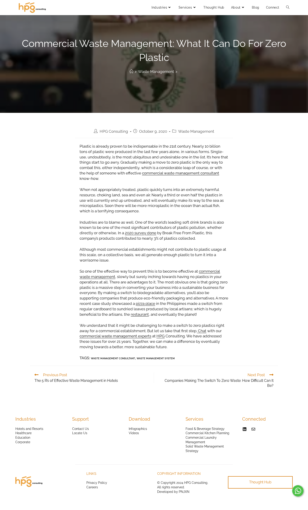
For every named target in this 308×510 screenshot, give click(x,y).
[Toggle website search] (288, 7)
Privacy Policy (96, 482)
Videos (134, 433)
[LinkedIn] (244, 429)
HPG (160, 336)
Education (22, 437)
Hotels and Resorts (29, 429)
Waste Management (196, 131)
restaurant (140, 314)
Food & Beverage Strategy (205, 429)
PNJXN (184, 492)
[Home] (131, 71)
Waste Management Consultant (113, 358)
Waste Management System (156, 358)
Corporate (22, 442)
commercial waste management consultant (180, 173)
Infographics (138, 429)
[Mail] (253, 429)
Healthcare (23, 433)
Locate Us (79, 433)
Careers (92, 487)
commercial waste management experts (115, 336)
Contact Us (80, 429)
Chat (201, 331)
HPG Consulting (114, 131)
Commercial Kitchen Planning (207, 433)
